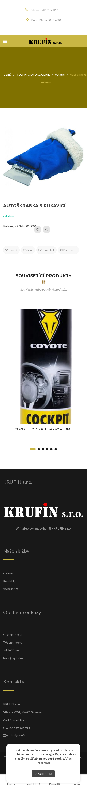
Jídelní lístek (11, 650)
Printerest (70, 250)
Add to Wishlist (37, 229)
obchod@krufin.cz (18, 735)
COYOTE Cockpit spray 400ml (43, 429)
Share (29, 250)
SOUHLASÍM (43, 773)
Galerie (8, 573)
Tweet (13, 250)
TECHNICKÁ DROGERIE (33, 74)
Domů (7, 74)
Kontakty (9, 581)
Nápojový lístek (13, 658)
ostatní (60, 74)
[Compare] (46, 229)
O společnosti (12, 634)
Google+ (48, 250)
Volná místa (10, 589)
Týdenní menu (12, 642)
